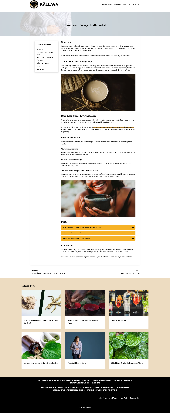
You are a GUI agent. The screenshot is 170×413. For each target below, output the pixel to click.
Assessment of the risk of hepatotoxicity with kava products (113, 127)
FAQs (38, 66)
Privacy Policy (123, 398)
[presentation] (41, 303)
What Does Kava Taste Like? (130, 272)
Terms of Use (134, 398)
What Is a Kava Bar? (119, 320)
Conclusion (40, 69)
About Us (126, 4)
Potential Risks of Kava (77, 363)
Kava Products (107, 4)
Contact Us (135, 4)
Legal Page (113, 398)
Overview (40, 49)
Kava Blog (117, 4)
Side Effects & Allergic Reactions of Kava (127, 363)
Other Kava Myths (43, 63)
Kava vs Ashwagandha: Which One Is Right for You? (48, 272)
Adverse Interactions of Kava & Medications (41, 363)
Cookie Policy (102, 398)
